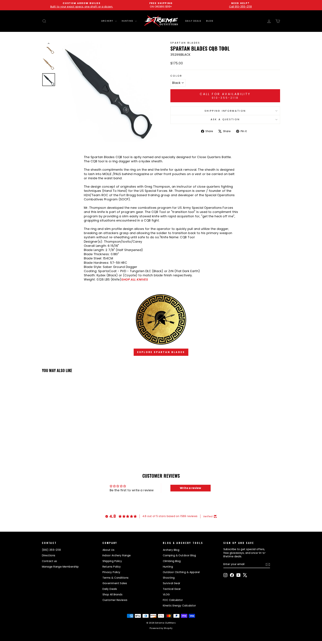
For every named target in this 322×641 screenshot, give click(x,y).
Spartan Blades (185, 42)
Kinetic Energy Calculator (179, 605)
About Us (108, 550)
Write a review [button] (190, 488)
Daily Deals (193, 20)
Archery (107, 20)
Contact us (49, 561)
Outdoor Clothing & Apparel (181, 572)
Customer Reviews (114, 600)
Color (176, 75)
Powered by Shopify (161, 628)
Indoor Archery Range (116, 555)
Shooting (169, 577)
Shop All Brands (112, 594)
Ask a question (225, 119)
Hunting (128, 20)
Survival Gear (171, 583)
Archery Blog (171, 550)
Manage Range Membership (60, 566)
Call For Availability (225, 96)
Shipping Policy (112, 561)
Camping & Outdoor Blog (179, 555)
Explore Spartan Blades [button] (161, 352)
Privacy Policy (111, 572)
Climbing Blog (172, 561)
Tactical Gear (172, 589)
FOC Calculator (173, 600)
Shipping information (225, 111)
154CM (107, 258)
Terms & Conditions (115, 577)
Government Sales (114, 583)
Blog (209, 20)
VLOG (166, 594)
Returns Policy (111, 566)
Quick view (70, 433)
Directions (48, 555)
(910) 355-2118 (51, 550)
